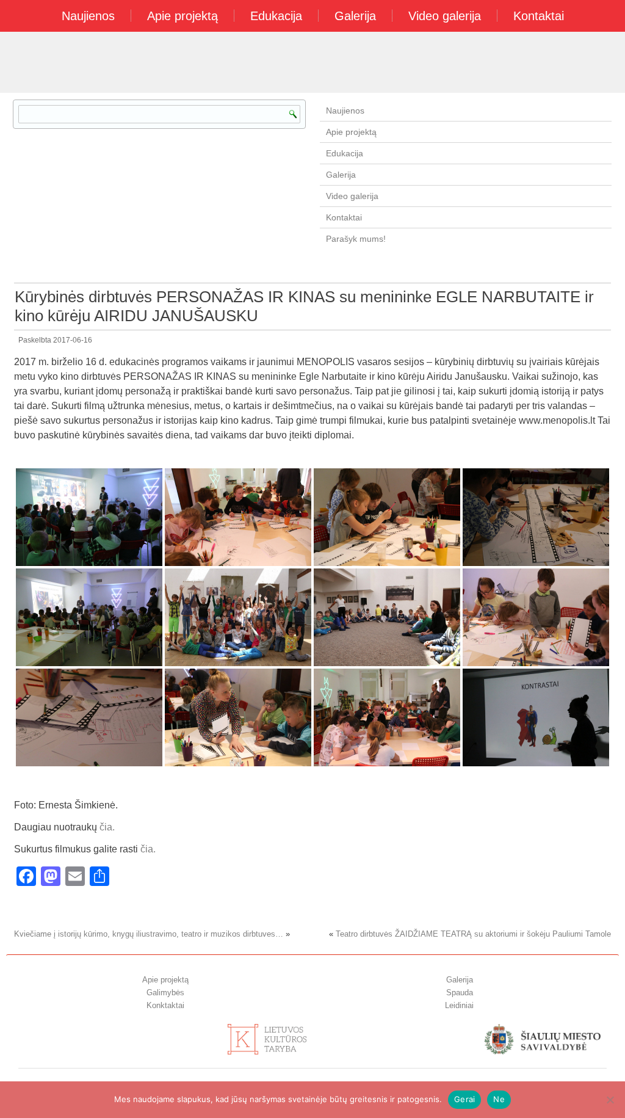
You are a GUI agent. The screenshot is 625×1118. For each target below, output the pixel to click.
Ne (499, 1099)
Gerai (464, 1099)
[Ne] (610, 1100)
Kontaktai (538, 16)
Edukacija (276, 16)
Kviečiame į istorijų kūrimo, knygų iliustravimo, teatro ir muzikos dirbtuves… (148, 933)
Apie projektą (182, 16)
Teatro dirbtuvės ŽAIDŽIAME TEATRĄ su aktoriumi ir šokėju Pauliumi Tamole (473, 933)
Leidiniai (459, 1005)
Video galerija (444, 16)
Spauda (459, 992)
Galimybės (165, 992)
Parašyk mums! (356, 239)
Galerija (355, 16)
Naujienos (88, 16)
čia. (107, 827)
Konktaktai (165, 1005)
